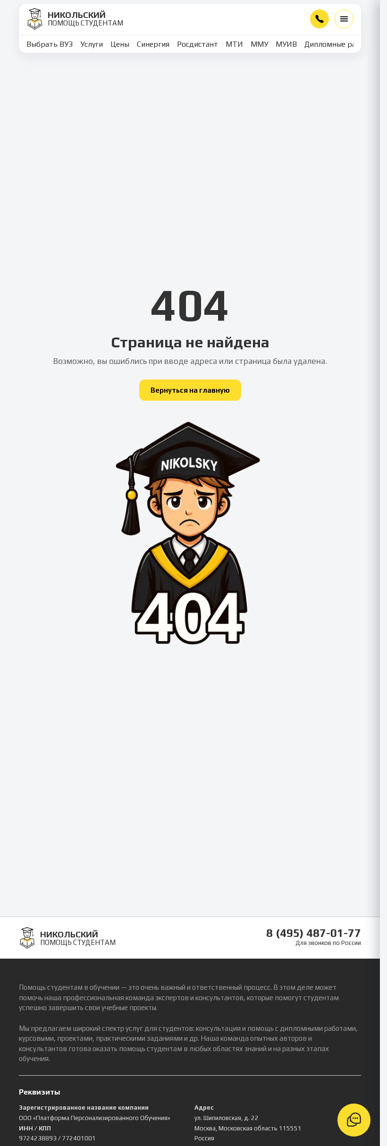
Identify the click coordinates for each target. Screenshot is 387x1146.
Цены (119, 44)
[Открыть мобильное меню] (344, 18)
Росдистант (197, 44)
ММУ (259, 44)
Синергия (153, 44)
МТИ (234, 44)
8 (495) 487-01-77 (319, 18)
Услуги (91, 44)
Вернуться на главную (190, 390)
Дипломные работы (339, 44)
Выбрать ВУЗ (49, 44)
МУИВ (286, 44)
